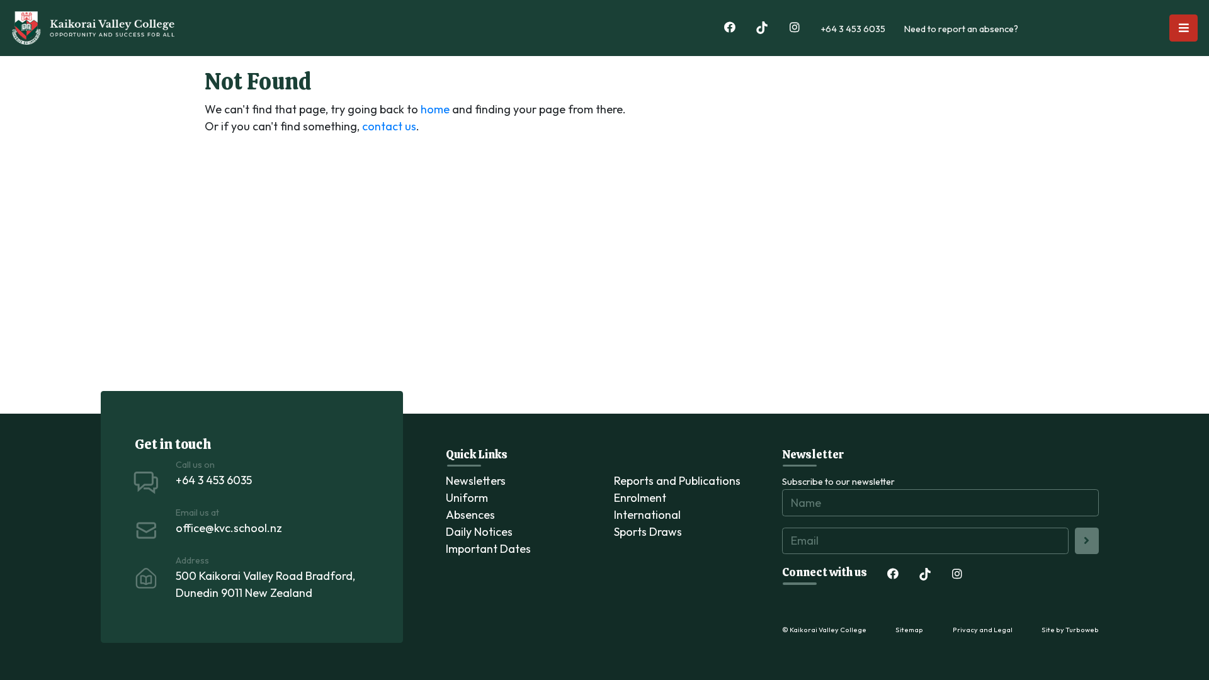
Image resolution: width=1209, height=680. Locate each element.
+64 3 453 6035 (852, 29)
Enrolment (640, 497)
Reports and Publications (677, 480)
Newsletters (476, 480)
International (647, 514)
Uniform (467, 497)
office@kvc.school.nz (229, 528)
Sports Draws (648, 531)
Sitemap (909, 629)
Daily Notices (479, 531)
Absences (470, 514)
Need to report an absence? (961, 29)
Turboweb (1082, 629)
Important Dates (488, 548)
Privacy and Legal (983, 629)
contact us (389, 126)
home (435, 109)
